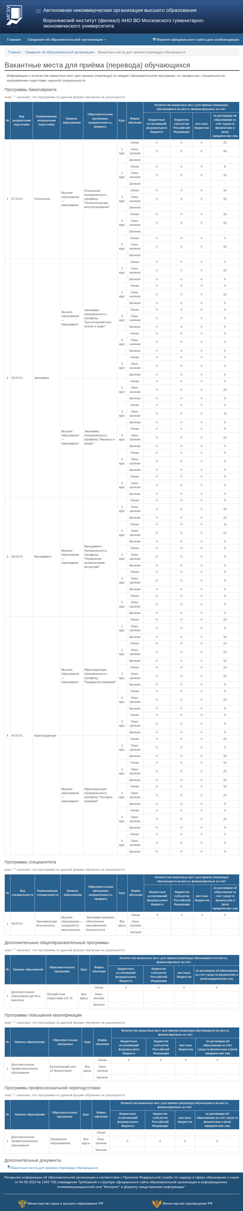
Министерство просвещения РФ (188, 1204)
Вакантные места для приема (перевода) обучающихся (54, 1168)
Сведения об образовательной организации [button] (66, 39)
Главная (14, 39)
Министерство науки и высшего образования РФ (65, 1204)
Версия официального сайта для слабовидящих (197, 39)
